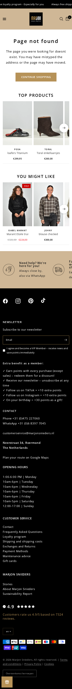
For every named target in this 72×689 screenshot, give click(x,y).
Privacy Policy (33, 664)
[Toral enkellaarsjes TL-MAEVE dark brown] (48, 123)
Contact (8, 527)
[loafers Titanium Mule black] (17, 123)
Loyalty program (14, 536)
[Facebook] (9, 301)
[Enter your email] (65, 340)
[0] (66, 18)
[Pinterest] (34, 301)
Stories (8, 584)
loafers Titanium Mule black (17, 153)
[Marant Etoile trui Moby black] (17, 204)
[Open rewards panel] (7, 682)
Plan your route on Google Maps (26, 457)
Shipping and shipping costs (22, 541)
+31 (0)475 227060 (26, 418)
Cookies (49, 664)
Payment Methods (15, 551)
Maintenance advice (17, 556)
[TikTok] (47, 301)
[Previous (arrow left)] (8, 128)
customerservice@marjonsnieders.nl (28, 433)
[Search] (61, 18)
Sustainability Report (17, 594)
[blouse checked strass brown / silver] (48, 204)
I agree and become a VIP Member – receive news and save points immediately (37, 350)
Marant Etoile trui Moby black (17, 234)
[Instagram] (21, 301)
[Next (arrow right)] (63, 128)
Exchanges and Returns (19, 546)
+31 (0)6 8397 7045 (32, 423)
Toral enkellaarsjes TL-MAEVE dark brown (48, 153)
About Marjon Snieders (19, 589)
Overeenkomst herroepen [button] (19, 673)
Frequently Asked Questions (22, 532)
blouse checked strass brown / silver (48, 234)
